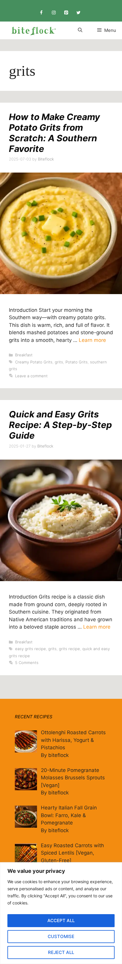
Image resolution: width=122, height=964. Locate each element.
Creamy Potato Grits (33, 362)
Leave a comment (31, 375)
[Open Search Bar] (80, 30)
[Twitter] (78, 13)
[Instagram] (54, 13)
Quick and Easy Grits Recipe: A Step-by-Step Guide (60, 425)
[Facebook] (41, 13)
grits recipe (69, 648)
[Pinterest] (66, 13)
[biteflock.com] (32, 30)
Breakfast (24, 355)
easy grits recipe (30, 648)
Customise (61, 936)
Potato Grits (76, 362)
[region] (61, 913)
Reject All (61, 952)
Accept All (61, 920)
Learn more (92, 340)
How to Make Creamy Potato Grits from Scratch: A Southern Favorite (54, 133)
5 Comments (26, 662)
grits (59, 362)
